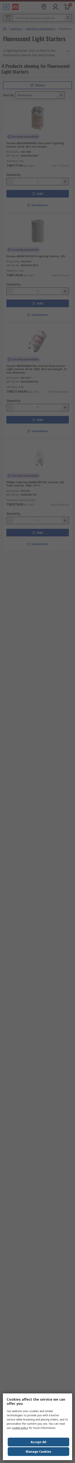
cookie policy (20, 1428)
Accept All (38, 1442)
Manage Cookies (38, 1451)
